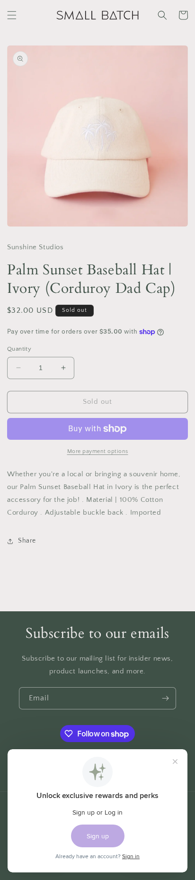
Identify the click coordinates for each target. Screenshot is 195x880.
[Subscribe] (165, 698)
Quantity (19, 348)
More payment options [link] (97, 451)
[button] (11, 15)
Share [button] (27, 540)
